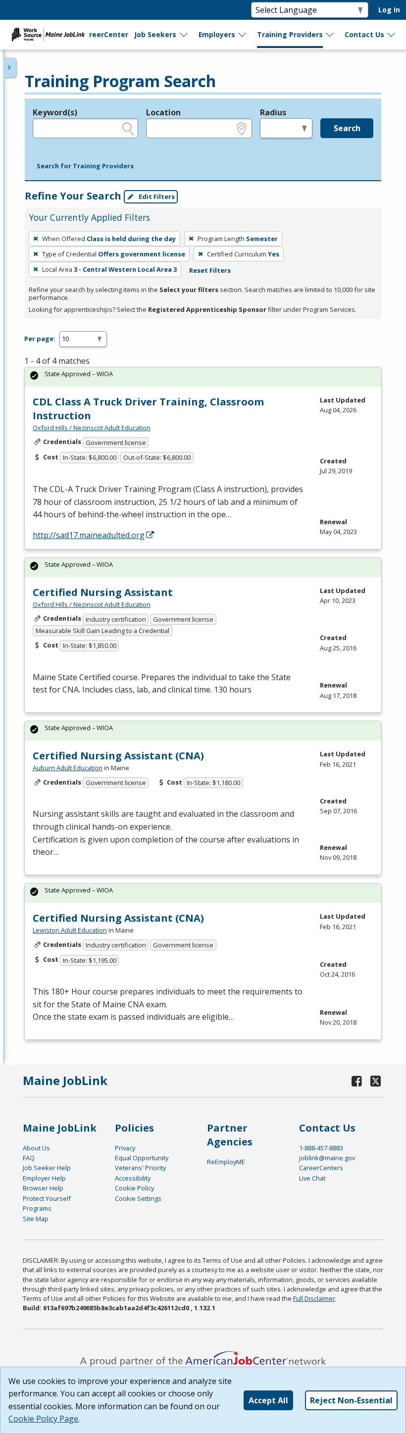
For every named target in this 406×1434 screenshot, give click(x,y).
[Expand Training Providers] (330, 34)
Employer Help (44, 1178)
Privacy (125, 1147)
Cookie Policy (134, 1188)
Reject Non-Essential (351, 1400)
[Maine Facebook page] (357, 1081)
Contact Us (364, 34)
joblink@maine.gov (327, 1157)
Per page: (39, 338)
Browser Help (43, 1188)
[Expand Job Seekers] (184, 34)
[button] (85, 166)
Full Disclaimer (314, 1298)
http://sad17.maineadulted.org (89, 535)
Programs (37, 1208)
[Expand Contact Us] (392, 34)
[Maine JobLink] (48, 34)
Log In (389, 9)
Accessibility (133, 1178)
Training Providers (290, 34)
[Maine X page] (376, 1081)
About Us (36, 1147)
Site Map (36, 1218)
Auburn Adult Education (67, 767)
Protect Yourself (47, 1198)
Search (347, 128)
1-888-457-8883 (321, 1147)
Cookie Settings (138, 1198)
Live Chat (312, 1178)
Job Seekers (155, 34)
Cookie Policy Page (43, 1418)
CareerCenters (321, 1167)
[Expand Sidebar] (10, 67)
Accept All (268, 1400)
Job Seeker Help (47, 1167)
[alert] (203, 377)
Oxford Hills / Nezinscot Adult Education (92, 427)
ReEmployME (226, 1161)
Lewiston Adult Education (70, 930)
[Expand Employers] (243, 34)
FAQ (29, 1157)
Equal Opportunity (141, 1157)
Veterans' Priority (140, 1167)
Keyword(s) (55, 112)
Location (163, 112)
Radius (273, 112)
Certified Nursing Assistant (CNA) (118, 755)
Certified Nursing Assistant (103, 592)
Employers (217, 34)
